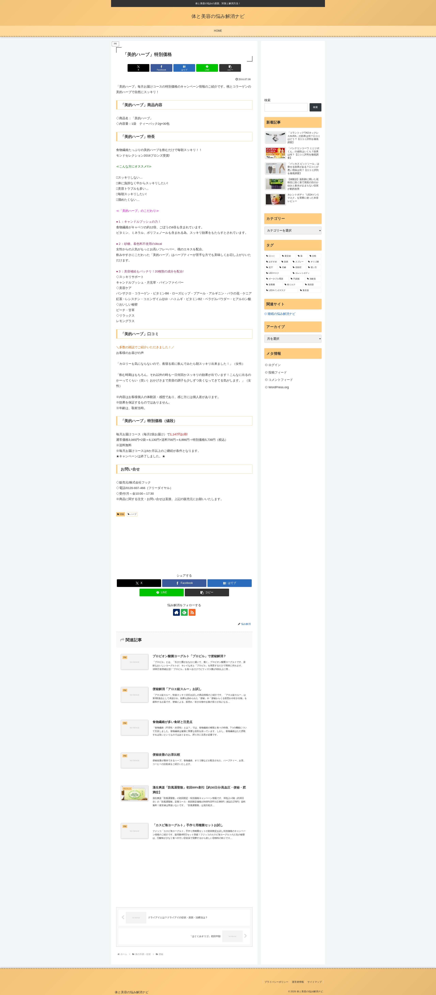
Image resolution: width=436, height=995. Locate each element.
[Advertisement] (184, 543)
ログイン (274, 365)
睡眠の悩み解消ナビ (281, 314)
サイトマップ (314, 982)
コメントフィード (280, 379)
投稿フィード (277, 372)
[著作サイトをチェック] (176, 612)
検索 (267, 100)
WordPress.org (278, 387)
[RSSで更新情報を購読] (192, 612)
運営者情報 (298, 982)
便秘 (122, 514)
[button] (230, 68)
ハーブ (133, 514)
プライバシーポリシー (276, 982)
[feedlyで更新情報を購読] (184, 612)
